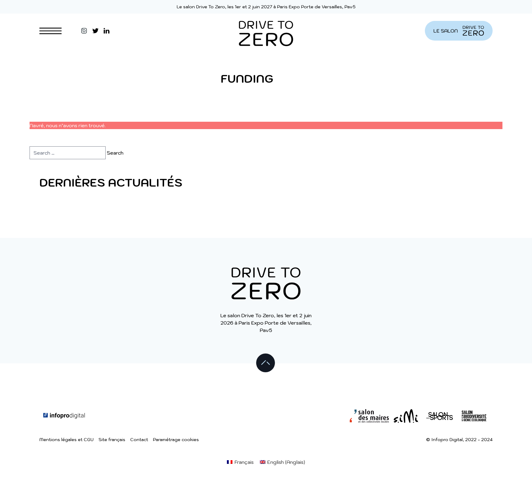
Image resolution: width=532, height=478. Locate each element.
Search (115, 153)
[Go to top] (266, 363)
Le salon (445, 31)
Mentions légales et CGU (66, 439)
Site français (112, 439)
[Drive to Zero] (266, 31)
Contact (139, 439)
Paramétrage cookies (176, 439)
